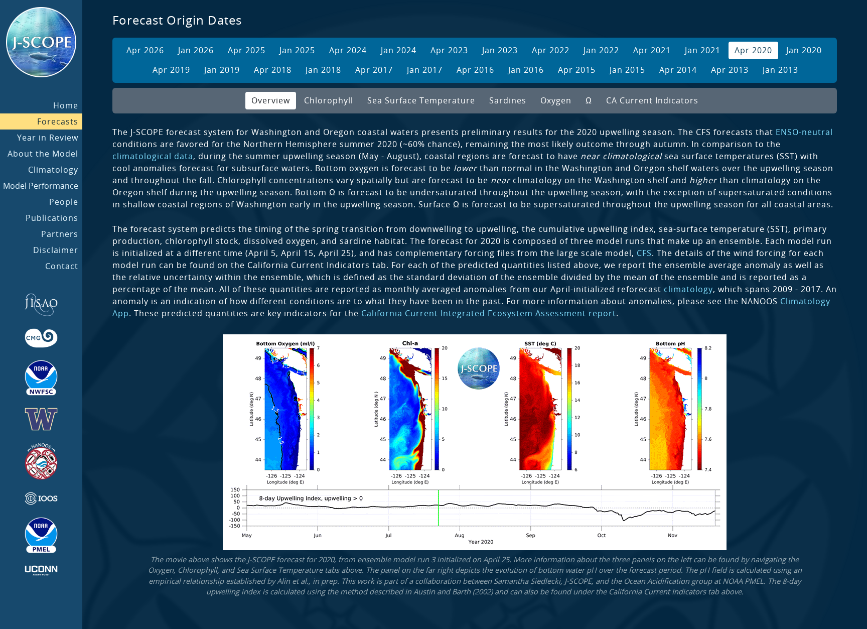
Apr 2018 (273, 69)
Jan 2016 (526, 69)
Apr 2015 (577, 69)
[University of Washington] (41, 419)
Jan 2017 (425, 69)
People (63, 201)
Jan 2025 (297, 50)
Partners (59, 233)
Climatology (53, 169)
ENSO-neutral (804, 132)
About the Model (43, 153)
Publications (52, 217)
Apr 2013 (730, 69)
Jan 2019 (222, 69)
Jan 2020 (804, 50)
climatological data (152, 156)
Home (65, 105)
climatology (688, 289)
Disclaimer (55, 250)
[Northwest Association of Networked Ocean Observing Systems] (41, 461)
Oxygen (555, 100)
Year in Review (47, 137)
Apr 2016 (475, 69)
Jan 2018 (323, 69)
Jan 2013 (780, 69)
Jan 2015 (627, 69)
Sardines (507, 100)
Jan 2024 (398, 50)
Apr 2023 (449, 50)
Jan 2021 (702, 50)
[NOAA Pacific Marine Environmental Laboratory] (41, 535)
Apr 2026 (145, 50)
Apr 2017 (374, 69)
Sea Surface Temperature (421, 100)
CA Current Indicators (652, 100)
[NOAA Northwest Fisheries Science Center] (41, 378)
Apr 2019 (171, 69)
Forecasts (57, 121)
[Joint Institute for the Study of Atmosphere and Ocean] (41, 304)
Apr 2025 (246, 50)
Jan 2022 (601, 50)
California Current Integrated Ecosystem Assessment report (488, 313)
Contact (61, 266)
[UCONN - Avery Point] (41, 570)
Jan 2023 (500, 50)
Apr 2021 (652, 50)
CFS (644, 253)
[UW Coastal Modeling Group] (41, 338)
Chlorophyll (328, 100)
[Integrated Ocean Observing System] (41, 498)
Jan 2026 (196, 50)
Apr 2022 (550, 50)
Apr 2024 (348, 50)
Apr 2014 (678, 69)
